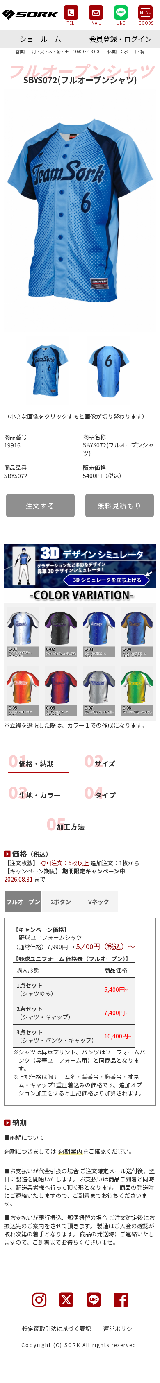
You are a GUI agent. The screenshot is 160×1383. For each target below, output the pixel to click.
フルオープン (23, 902)
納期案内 (70, 1151)
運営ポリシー (120, 1328)
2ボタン (60, 902)
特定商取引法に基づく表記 (56, 1328)
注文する (40, 505)
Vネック (98, 902)
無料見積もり (120, 505)
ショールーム (40, 39)
